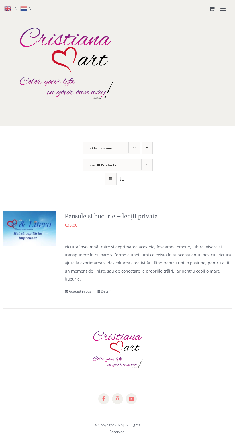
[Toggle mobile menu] (223, 9)
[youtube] (131, 398)
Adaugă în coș (80, 291)
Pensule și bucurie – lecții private (111, 216)
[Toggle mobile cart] (212, 9)
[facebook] (103, 398)
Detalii (106, 291)
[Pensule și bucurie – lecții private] (29, 228)
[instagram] (117, 398)
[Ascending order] (147, 148)
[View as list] (122, 179)
